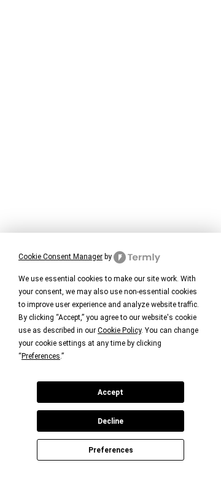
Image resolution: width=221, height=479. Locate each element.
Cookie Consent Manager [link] (60, 256)
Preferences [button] (40, 356)
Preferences (110, 450)
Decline (110, 421)
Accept (110, 392)
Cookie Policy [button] (119, 330)
